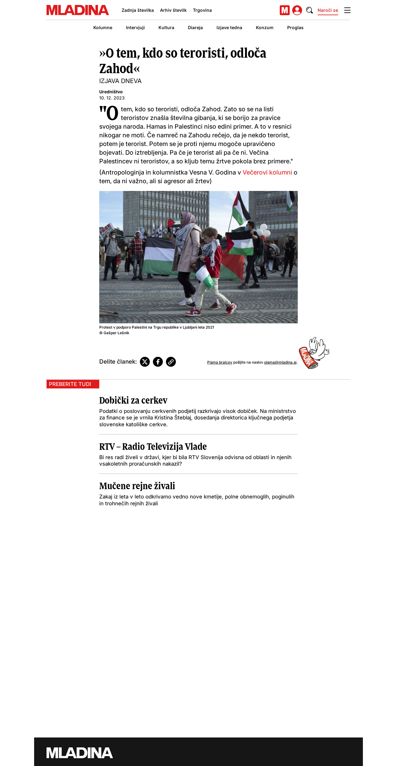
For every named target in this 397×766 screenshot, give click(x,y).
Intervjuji (135, 27)
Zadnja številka (138, 10)
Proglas (295, 27)
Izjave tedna (229, 27)
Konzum (265, 27)
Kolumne (102, 27)
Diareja (195, 27)
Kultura (166, 27)
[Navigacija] (347, 10)
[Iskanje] (309, 10)
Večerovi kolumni (268, 172)
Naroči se (328, 10)
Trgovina (202, 10)
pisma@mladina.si (280, 362)
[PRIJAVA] (297, 10)
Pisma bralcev (219, 362)
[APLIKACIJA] (285, 10)
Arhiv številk (173, 10)
